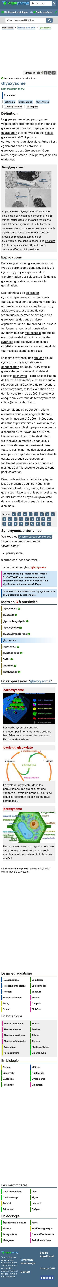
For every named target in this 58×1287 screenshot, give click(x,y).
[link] (15, 3)
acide (4, 310)
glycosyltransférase (15, 633)
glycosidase (10, 608)
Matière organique (42, 1228)
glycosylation (11, 627)
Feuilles (36, 1029)
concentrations (39, 409)
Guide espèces (44, 12)
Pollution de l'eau (41, 1240)
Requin (35, 997)
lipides (31, 276)
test (52, 423)
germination (23, 128)
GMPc (6, 659)
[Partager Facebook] (45, 73)
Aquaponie (10, 1047)
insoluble (45, 393)
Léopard (36, 1203)
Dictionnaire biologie (16, 12)
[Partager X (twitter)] (50, 73)
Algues (36, 1041)
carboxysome (13, 690)
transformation (11, 276)
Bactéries (8, 1078)
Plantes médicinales (15, 1041)
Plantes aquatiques (14, 1035)
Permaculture (11, 1052)
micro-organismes (13, 155)
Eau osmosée (39, 985)
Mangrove (8, 1240)
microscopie (33, 332)
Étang (6, 1003)
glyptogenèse (11, 652)
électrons (23, 398)
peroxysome (39, 119)
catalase (32, 146)
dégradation (9, 132)
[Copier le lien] (42, 73)
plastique (7, 467)
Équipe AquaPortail (47, 1254)
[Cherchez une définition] (49, 20)
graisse (33, 488)
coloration (32, 292)
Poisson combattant (14, 985)
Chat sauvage (10, 1197)
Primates (8, 1209)
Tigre (35, 1197)
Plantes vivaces (12, 1029)
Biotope (7, 1228)
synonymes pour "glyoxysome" (35, 537)
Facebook (47, 1277)
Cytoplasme (38, 1078)
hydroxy (48, 306)
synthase (7, 341)
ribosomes (25, 228)
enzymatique (25, 380)
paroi (43, 245)
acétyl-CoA (19, 137)
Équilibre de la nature (14, 1222)
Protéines (8, 1084)
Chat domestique (12, 1191)
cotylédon (21, 215)
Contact (25, 1271)
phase (43, 467)
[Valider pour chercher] (54, 3)
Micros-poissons (12, 997)
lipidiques (24, 245)
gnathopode (10, 671)
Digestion (37, 1084)
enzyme (39, 357)
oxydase (14, 310)
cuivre (5, 402)
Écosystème (10, 1234)
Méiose (36, 1067)
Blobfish (36, 1009)
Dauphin (36, 1003)
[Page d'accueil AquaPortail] (15, 5)
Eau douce (37, 979)
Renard (7, 1203)
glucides (19, 281)
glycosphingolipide (14, 621)
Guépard (36, 1209)
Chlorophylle (39, 1052)
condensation (10, 366)
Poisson (7, 991)
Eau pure (36, 991)
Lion (34, 1191)
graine (5, 281)
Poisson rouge (11, 979)
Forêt (35, 1222)
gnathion (8, 665)
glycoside (8, 614)
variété (18, 501)
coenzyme (20, 375)
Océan (6, 1009)
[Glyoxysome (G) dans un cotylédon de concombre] (29, 189)
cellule (5, 215)
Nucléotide (38, 1072)
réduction (7, 384)
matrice (33, 236)
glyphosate (9, 646)
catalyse (33, 362)
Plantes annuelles (13, 1023)
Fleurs (35, 1023)
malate (45, 337)
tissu (47, 436)
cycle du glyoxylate (13, 272)
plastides (50, 240)
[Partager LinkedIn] (54, 73)
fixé (47, 215)
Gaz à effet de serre (43, 1234)
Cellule (7, 1067)
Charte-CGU (47, 1268)
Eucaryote (8, 1072)
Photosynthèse (40, 1047)
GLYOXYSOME (18, 591)
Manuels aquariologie (28, 1261)
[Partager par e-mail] (38, 73)
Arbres (35, 1035)
